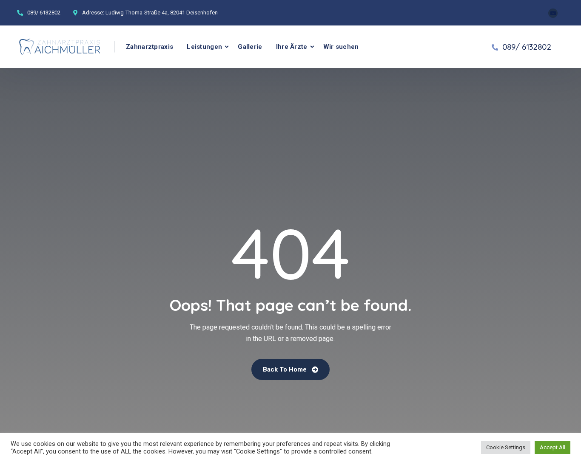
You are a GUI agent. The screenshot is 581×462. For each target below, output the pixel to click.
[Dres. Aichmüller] (59, 46)
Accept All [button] (552, 447)
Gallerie (250, 47)
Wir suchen (341, 47)
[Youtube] (553, 13)
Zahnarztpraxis (149, 47)
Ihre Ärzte (292, 47)
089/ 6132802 (43, 12)
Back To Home (285, 369)
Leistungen (204, 47)
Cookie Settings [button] (505, 447)
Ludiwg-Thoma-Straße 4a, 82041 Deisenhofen (161, 12)
